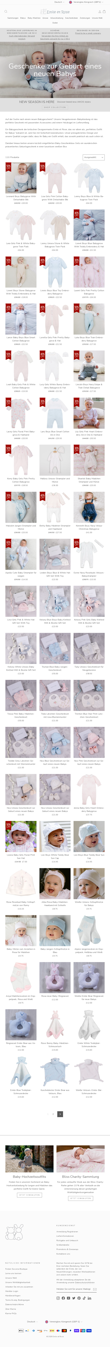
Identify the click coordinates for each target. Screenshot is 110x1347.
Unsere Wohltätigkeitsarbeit (17, 1282)
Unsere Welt (97, 18)
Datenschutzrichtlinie (14, 1304)
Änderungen (85, 18)
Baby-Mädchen (34, 18)
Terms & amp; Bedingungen (17, 1300)
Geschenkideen (71, 18)
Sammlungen (13, 18)
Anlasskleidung (56, 18)
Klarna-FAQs (10, 1313)
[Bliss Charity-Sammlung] (80, 1158)
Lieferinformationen (65, 1236)
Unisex (45, 18)
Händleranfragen (12, 1295)
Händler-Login (11, 1291)
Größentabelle (62, 1245)
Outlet (55, 23)
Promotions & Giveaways (67, 1249)
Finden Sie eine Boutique (16, 1269)
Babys (23, 18)
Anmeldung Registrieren (67, 1231)
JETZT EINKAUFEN (29, 1195)
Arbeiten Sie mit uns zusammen (19, 1287)
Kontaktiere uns (63, 1254)
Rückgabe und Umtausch (67, 1240)
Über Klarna (10, 1309)
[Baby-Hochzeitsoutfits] (29, 1158)
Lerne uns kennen (13, 1273)
